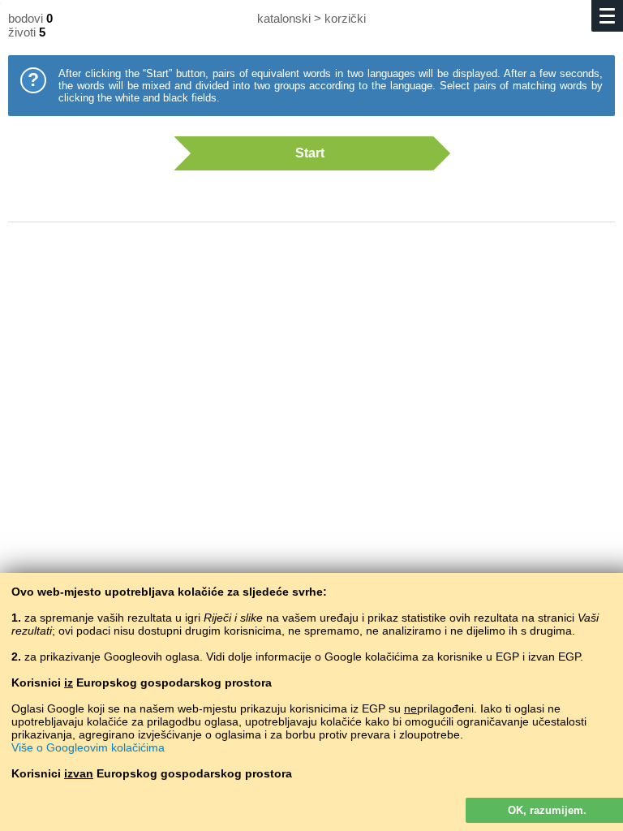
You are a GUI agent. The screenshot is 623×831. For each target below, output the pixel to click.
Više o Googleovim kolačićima (88, 747)
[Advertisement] (311, 365)
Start (309, 153)
